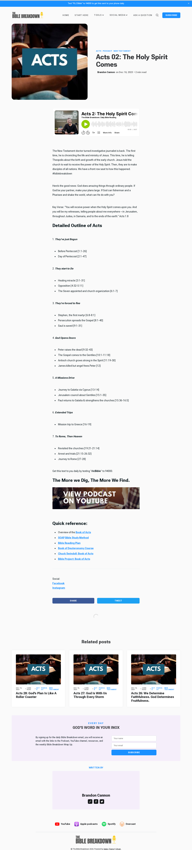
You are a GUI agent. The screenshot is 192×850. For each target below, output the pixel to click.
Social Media (118, 15)
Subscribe (171, 15)
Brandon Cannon (106, 72)
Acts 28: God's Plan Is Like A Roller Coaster (36, 695)
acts (98, 51)
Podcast (107, 51)
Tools (98, 15)
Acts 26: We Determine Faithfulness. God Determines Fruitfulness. (152, 696)
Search (157, 15)
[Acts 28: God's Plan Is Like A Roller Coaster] (38, 669)
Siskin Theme (109, 849)
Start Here (81, 15)
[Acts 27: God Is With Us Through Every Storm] (96, 669)
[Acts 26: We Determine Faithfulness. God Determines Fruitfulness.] (153, 669)
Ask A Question (142, 15)
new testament (122, 51)
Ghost (118, 849)
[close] (188, 3)
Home (66, 15)
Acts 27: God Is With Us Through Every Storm (90, 695)
